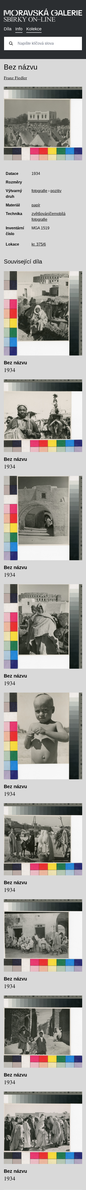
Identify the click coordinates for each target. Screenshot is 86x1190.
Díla (7, 29)
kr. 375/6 (39, 244)
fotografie (39, 191)
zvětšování (41, 214)
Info (18, 29)
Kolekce (34, 29)
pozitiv (55, 191)
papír (36, 205)
